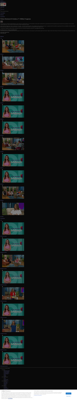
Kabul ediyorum (68, 393)
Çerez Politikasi (10, 398)
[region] (38, 395)
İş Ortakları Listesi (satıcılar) (38, 395)
